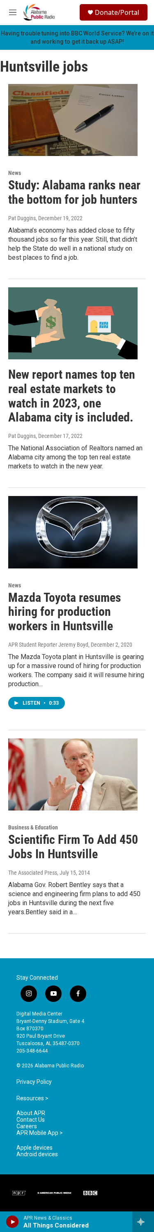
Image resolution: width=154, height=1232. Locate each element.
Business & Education (33, 827)
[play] (12, 1222)
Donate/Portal (117, 12)
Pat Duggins (22, 218)
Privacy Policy (34, 1082)
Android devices (37, 1154)
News (14, 173)
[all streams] (143, 1221)
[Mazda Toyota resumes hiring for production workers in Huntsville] (73, 532)
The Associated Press (32, 872)
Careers (26, 1126)
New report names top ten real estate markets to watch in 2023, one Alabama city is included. (71, 395)
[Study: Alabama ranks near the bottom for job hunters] (73, 120)
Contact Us (30, 1120)
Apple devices (34, 1148)
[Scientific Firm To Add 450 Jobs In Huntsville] (73, 774)
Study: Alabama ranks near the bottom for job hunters (74, 192)
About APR (30, 1113)
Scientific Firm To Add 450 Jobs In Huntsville (73, 846)
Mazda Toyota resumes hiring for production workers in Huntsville (64, 611)
